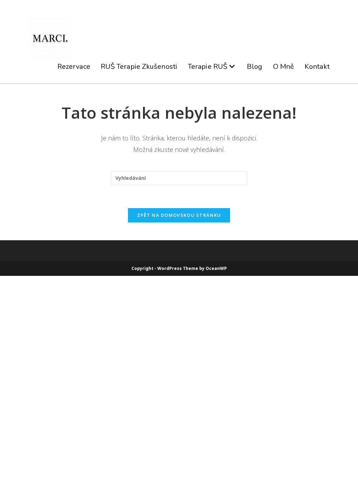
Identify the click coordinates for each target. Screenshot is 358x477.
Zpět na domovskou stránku (179, 215)
